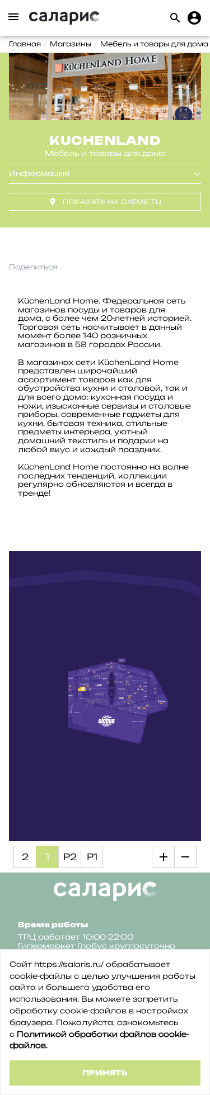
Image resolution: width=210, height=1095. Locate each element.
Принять (105, 1072)
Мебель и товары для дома (154, 44)
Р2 (70, 856)
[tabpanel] (105, 86)
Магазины (70, 44)
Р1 (92, 856)
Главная (25, 44)
